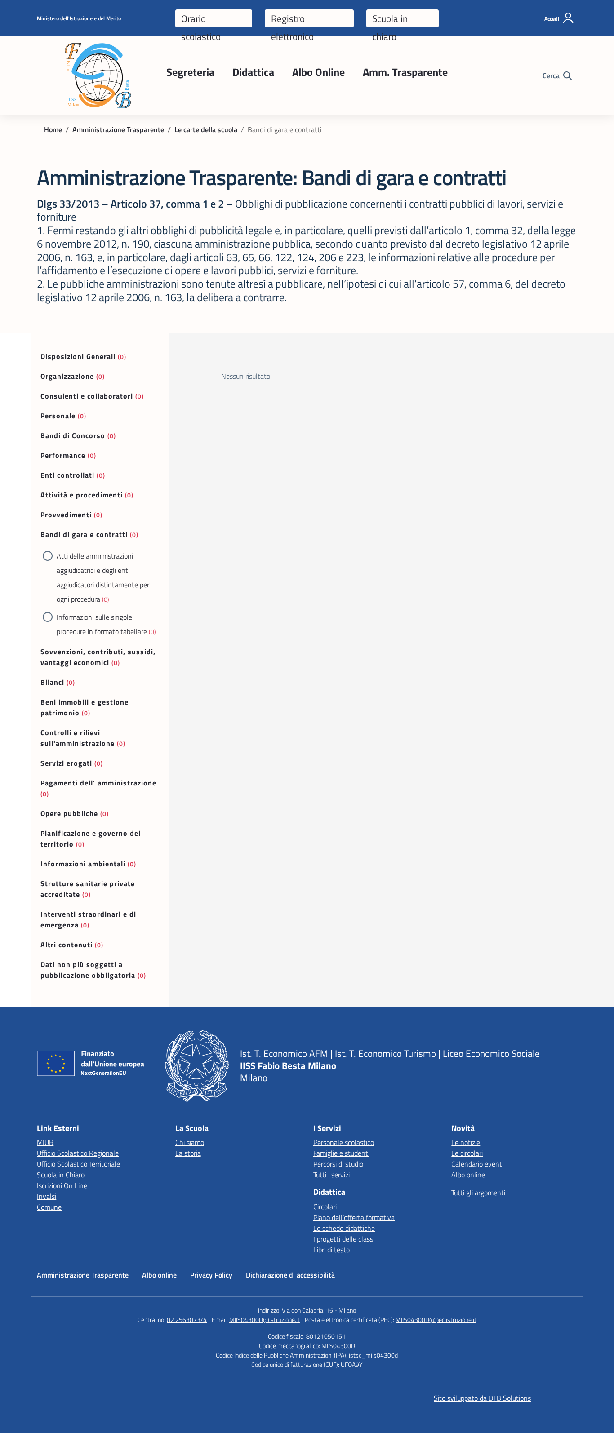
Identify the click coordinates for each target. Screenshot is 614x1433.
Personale (58, 415)
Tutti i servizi (331, 1174)
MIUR (45, 1142)
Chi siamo (189, 1142)
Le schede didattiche (344, 1228)
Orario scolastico (201, 19)
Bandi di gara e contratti (84, 534)
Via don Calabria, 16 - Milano (319, 1310)
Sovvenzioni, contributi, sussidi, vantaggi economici (98, 657)
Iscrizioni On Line (62, 1185)
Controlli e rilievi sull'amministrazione (77, 738)
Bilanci (52, 682)
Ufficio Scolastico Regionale (78, 1153)
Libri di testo (331, 1249)
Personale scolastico (343, 1142)
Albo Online (318, 72)
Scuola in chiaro (390, 19)
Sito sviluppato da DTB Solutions (482, 1398)
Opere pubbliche (69, 813)
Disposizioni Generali (78, 356)
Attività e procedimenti (81, 494)
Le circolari (467, 1153)
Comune (49, 1207)
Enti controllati (67, 475)
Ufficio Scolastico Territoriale (78, 1163)
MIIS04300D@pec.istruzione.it (436, 1319)
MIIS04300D (338, 1345)
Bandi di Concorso (72, 435)
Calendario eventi (477, 1163)
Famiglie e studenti (341, 1153)
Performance (62, 455)
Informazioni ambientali (82, 863)
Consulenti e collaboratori (86, 395)
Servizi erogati (66, 763)
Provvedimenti (66, 514)
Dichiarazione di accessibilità (290, 1274)
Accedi (551, 18)
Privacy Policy (211, 1274)
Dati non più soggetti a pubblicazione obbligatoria (87, 969)
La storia (188, 1153)
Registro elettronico (292, 19)
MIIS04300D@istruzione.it (264, 1319)
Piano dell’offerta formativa (354, 1217)
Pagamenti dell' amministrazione (98, 782)
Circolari (325, 1206)
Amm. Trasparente (405, 72)
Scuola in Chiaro (61, 1174)
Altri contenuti (66, 944)
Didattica (253, 72)
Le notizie (465, 1142)
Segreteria (190, 72)
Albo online (468, 1174)
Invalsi (46, 1196)
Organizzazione (67, 376)
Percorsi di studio (338, 1163)
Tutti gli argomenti (478, 1192)
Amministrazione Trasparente (83, 1274)
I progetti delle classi (343, 1238)
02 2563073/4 (187, 1319)
